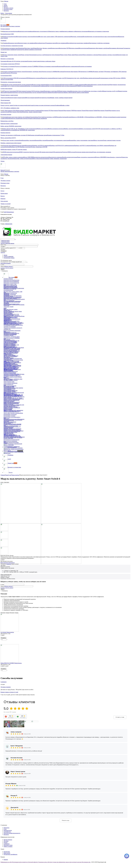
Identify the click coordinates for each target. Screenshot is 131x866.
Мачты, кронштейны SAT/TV (8, 137)
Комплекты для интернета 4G (41, 31)
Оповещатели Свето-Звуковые (52, 54)
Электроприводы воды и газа (36, 54)
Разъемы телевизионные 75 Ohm (55, 135)
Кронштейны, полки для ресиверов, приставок (81, 140)
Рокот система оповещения (54, 86)
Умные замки (71, 54)
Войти (2, 13)
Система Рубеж (9, 79)
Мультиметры (28, 145)
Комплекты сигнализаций (82, 31)
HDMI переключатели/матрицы (11, 152)
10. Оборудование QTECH (10, 110)
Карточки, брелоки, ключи (44, 48)
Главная (3, 475)
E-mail (2, 264)
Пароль (2, 266)
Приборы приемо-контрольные (91, 78)
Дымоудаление (4, 97)
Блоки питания (108, 117)
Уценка (2, 161)
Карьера (6, 859)
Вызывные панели (13, 43)
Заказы (5, 255)
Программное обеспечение (116, 48)
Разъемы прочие (43, 135)
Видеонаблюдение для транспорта (92, 36)
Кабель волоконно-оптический (57, 128)
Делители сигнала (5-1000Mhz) (50, 71)
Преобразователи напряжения (14, 118)
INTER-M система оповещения (11, 84)
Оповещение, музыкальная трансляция (11, 82)
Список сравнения (8, 256)
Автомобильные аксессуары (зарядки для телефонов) (16, 117)
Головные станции (21, 71)
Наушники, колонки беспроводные (100, 84)
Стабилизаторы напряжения (39, 118)
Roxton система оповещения (39, 84)
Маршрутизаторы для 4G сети (110, 91)
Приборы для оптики (25, 147)
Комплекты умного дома (55, 31)
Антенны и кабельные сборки (47, 61)
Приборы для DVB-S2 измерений (41, 145)
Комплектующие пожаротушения (17, 97)
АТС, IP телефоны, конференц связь (10, 108)
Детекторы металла (8, 145)
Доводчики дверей (29, 48)
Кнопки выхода (55, 48)
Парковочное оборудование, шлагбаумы (98, 48)
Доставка (6, 841)
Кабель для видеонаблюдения (72, 128)
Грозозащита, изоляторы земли (34, 71)
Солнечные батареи (27, 118)
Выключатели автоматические (41, 157)
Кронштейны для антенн (28, 140)
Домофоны (3, 40)
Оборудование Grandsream (34, 110)
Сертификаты (7, 831)
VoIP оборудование (21, 91)
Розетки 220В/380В (101, 157)
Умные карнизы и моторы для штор (107, 54)
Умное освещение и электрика (90, 54)
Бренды (6, 6)
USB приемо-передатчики (45, 152)
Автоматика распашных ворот (11, 48)
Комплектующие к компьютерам (9, 123)
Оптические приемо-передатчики (83, 152)
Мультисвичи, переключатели (71, 66)
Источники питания (6, 114)
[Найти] (15, 239)
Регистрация (8, 13)
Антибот (3, 249)
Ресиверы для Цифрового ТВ (112, 71)
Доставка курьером (6, 687)
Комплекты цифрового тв (68, 31)
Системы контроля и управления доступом (12, 45)
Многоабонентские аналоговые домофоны (78, 43)
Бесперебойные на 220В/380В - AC (95, 117)
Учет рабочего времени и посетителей (32, 49)
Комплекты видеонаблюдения (10, 31)
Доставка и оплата (8, 8)
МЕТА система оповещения (77, 84)
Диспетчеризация (5, 100)
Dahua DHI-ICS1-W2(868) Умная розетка (11, 663)
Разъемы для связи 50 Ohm (23, 135)
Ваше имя (3, 244)
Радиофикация (43, 86)
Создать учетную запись (7, 267)
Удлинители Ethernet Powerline (49, 92)
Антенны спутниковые (9, 66)
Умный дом (4, 52)
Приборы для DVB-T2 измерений (83, 145)
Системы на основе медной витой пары (23, 105)
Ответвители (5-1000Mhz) (86, 71)
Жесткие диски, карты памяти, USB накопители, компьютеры (55, 36)
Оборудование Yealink (91, 110)
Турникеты (19, 49)
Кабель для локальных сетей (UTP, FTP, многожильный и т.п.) (96, 128)
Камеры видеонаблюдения (10, 36)
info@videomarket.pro (9, 212)
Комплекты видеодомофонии (26, 31)
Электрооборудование (6, 154)
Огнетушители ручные (44, 97)
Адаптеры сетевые (39, 91)
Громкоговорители (65, 84)
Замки (35, 48)
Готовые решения (5, 28)
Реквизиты (6, 827)
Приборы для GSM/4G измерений (100, 145)
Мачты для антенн (98, 140)
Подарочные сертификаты (10, 854)
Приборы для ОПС (15, 147)
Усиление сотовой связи (33, 61)
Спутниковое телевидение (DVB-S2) (10, 63)
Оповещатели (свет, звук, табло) (75, 78)
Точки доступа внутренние (22, 92)
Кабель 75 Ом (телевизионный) (29, 128)
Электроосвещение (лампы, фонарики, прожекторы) (53, 158)
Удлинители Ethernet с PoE (64, 92)
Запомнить (5, 271)
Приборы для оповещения (32, 86)
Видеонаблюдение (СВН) (7, 34)
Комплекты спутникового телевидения (99, 31)
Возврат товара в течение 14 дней (9, 692)
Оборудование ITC (46, 110)
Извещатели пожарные (47, 78)
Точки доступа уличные (35, 92)
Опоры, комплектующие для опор (112, 140)
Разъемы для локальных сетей (8, 135)
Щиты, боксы (35, 158)
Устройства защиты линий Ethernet (80, 92)
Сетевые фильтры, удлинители (114, 157)
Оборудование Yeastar (102, 110)
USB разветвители (57, 152)
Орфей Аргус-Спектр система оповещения (14, 86)
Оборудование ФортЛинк (15, 112)
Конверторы (60, 66)
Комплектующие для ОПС (60, 78)
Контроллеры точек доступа (78, 91)
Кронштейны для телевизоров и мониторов (58, 140)
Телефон (3, 246)
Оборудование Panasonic (57, 110)
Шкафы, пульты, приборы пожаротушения (61, 97)
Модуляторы (61, 71)
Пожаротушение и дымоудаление (9, 95)
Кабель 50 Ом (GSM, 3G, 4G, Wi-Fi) (12, 128)
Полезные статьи (8, 9)
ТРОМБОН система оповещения (84, 86)
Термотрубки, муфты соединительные (22, 158)
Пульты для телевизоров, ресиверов (101, 152)
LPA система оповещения (25, 84)
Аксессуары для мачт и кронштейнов (12, 140)
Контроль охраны (74, 48)
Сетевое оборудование (6, 88)
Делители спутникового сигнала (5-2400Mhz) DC (27, 66)
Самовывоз (3, 681)
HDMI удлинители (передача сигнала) (29, 152)
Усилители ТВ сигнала (11, 73)
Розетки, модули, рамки (7, 105)
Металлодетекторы (83, 48)
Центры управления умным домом (12, 54)
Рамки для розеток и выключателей (86, 157)
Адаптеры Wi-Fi (30, 91)
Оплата (5, 842)
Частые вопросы (8, 839)
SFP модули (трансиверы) (9, 91)
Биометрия (21, 48)
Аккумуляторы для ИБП (50, 117)
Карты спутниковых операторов (48, 66)
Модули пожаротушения (32, 97)
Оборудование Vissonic (80, 110)
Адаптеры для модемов (21, 61)
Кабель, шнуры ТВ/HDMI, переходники (11, 126)
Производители (8, 830)
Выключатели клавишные (55, 157)
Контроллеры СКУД (64, 48)
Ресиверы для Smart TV (99, 71)
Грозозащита (4, 61)
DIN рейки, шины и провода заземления (13, 157)
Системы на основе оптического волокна (44, 105)
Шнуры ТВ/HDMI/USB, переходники (25, 130)
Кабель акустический (43, 128)
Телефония (57, 105)
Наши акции (7, 853)
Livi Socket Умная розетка (7, 632)
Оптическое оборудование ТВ (72, 71)
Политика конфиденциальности (12, 833)
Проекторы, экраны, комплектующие (32, 112)
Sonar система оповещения (54, 84)
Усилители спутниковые (85, 66)
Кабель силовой (11, 130)
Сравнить (8, 564)
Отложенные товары (9, 257)
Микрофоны (88, 84)
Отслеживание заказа (6, 261)
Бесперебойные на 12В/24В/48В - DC (76, 117)
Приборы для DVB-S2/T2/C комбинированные (62, 145)
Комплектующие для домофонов (26, 43)
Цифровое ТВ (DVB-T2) (7, 69)
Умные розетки (79, 54)
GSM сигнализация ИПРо (22, 78)
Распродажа (7, 851)
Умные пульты (64, 54)
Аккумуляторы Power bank (37, 117)
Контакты (6, 10)
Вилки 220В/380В (28, 157)
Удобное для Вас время (7, 248)
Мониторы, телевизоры (77, 36)
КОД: (2, 482)
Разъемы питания (34, 135)
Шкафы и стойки (64, 105)
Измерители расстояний (19, 145)
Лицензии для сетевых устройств (93, 91)
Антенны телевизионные (9, 71)
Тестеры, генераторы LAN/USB (39, 147)
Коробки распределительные (69, 157)
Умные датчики (25, 54)
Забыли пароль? (8, 266)
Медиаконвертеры (10, 92)
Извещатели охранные (35, 78)
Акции (5, 5)
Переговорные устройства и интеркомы (99, 43)
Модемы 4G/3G (11, 61)
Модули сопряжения (61, 43)
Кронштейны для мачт (41, 140)
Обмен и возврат (8, 846)
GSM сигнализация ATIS (9, 78)
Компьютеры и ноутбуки (7, 121)
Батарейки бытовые (62, 117)
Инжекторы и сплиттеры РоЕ (51, 91)
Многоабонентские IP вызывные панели (45, 43)
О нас (5, 3)
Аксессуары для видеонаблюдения (109, 36)
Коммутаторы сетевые (65, 91)
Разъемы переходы (5, 132)
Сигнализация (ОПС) (6, 75)
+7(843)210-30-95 (8, 223)
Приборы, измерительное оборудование (11, 143)
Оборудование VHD (68, 110)
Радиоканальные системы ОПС (107, 78)
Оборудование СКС (6, 102)
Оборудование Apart (22, 110)
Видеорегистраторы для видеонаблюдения (28, 36)
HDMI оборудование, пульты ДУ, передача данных (14, 149)
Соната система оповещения (68, 86)
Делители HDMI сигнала (68, 152)
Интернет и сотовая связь (7, 58)
